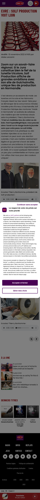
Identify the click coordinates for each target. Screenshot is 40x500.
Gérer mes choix (20, 290)
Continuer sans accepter (27, 204)
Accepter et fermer (20, 282)
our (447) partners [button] (13, 215)
